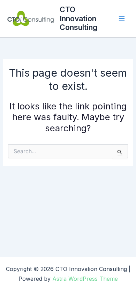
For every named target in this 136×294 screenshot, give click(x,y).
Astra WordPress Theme (85, 278)
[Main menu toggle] (121, 18)
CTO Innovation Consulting (78, 18)
